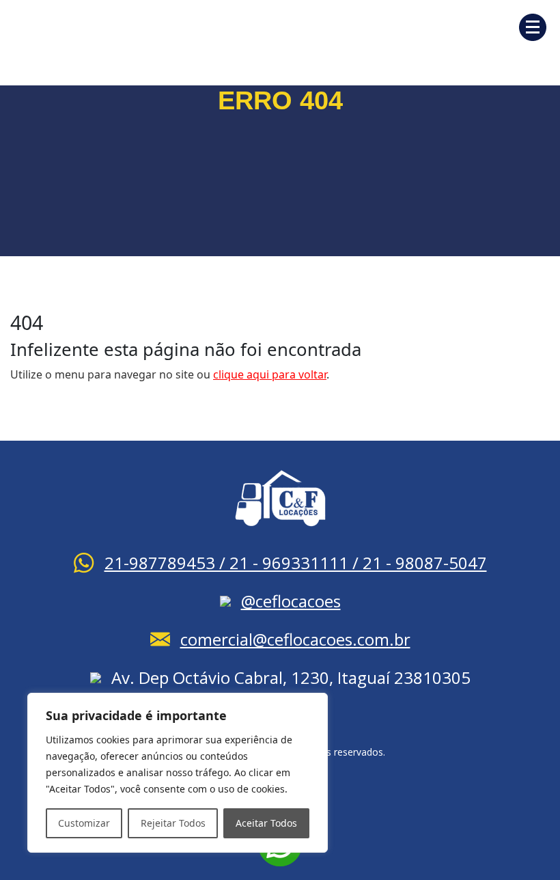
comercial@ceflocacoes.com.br (295, 639)
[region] (177, 773)
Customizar (84, 822)
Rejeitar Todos (173, 822)
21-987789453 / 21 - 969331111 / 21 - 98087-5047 (295, 562)
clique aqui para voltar (269, 374)
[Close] (313, 704)
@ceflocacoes (291, 601)
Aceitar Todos (266, 822)
